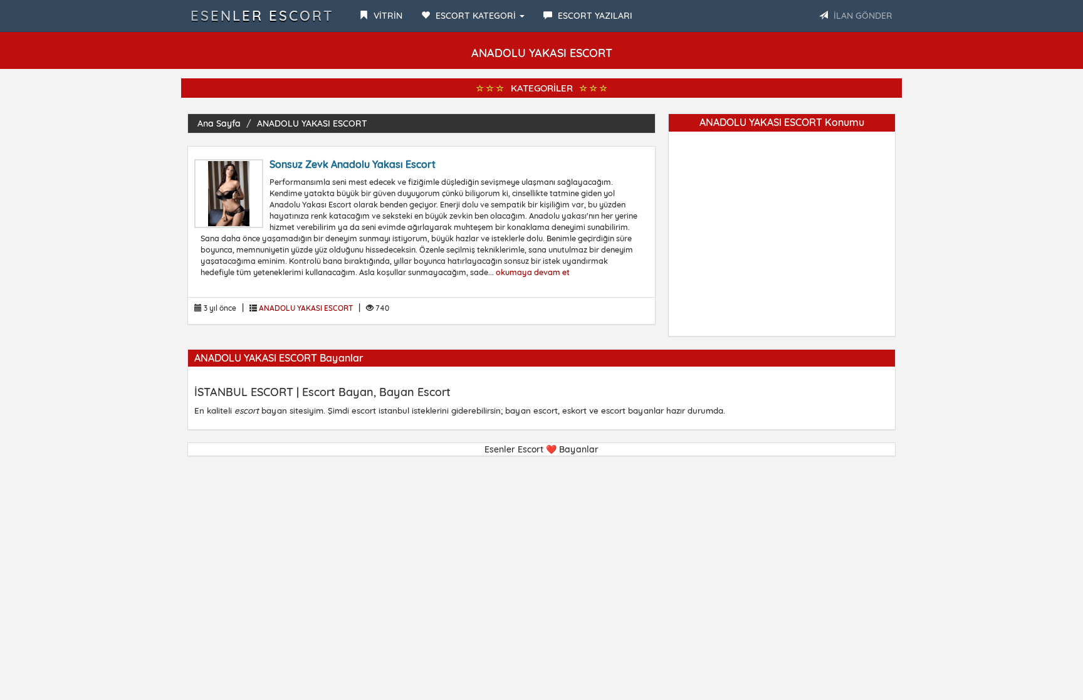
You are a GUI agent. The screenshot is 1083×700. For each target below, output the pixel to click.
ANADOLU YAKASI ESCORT (312, 123)
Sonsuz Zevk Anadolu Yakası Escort (352, 164)
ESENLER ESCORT (262, 15)
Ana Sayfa (219, 123)
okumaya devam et (533, 272)
